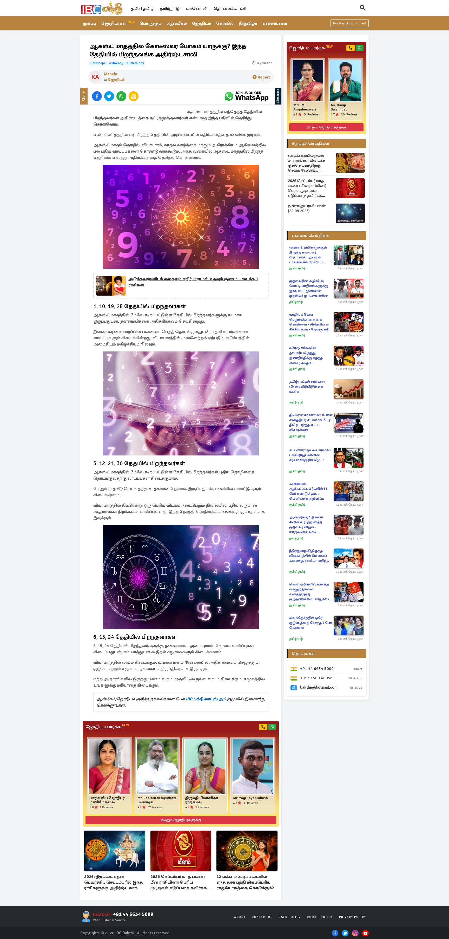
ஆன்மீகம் (177, 23)
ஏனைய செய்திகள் (311, 235)
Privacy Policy (352, 917)
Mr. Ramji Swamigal (339, 107)
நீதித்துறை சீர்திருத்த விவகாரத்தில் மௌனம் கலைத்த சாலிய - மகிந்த (309, 556)
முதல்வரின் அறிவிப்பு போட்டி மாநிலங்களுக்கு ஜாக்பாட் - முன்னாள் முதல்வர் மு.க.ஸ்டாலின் (308, 288)
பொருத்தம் (151, 23)
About (240, 917)
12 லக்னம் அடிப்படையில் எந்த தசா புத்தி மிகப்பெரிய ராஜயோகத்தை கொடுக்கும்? (245, 882)
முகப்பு (89, 23)
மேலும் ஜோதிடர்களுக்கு (181, 820)
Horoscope (98, 63)
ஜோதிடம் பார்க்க (107, 726)
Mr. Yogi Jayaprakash (250, 798)
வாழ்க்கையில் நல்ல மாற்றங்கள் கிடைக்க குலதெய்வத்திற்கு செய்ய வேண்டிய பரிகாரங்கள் (307, 163)
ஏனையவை (274, 23)
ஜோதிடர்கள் (117, 23)
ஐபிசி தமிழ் (142, 8)
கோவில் (225, 23)
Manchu (111, 74)
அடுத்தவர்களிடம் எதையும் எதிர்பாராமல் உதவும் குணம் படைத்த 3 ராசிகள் (193, 282)
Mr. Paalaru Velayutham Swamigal (156, 800)
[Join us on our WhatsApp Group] (246, 96)
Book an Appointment (349, 23)
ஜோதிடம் (201, 23)
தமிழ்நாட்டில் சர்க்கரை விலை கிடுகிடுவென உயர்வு (307, 387)
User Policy (290, 917)
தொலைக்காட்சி (230, 8)
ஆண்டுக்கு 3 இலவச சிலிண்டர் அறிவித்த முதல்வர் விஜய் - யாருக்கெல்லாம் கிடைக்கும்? (306, 525)
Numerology (135, 63)
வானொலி (196, 8)
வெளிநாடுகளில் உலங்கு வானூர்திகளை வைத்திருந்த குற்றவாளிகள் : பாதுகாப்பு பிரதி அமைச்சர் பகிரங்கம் (310, 592)
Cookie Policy (320, 917)
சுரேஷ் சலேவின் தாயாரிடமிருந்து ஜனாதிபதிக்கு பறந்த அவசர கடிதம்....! (306, 355)
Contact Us (262, 917)
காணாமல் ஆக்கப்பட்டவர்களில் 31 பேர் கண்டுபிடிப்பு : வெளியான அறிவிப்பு (308, 491)
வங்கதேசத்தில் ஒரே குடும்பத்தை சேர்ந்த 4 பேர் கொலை (310, 623)
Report (264, 77)
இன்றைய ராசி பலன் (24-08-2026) (307, 208)
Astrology (116, 63)
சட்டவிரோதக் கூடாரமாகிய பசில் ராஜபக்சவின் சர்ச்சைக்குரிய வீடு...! (310, 455)
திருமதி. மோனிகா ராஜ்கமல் (201, 800)
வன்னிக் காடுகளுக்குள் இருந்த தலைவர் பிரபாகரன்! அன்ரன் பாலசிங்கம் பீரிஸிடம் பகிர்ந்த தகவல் (308, 255)
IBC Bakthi (124, 933)
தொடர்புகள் (304, 653)
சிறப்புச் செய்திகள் (310, 143)
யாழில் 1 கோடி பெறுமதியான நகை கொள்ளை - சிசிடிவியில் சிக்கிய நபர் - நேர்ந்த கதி (309, 321)
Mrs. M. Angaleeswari (304, 107)
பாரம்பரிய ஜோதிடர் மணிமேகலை (107, 800)
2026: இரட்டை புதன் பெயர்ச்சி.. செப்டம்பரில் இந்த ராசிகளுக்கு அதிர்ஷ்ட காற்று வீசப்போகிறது (113, 882)
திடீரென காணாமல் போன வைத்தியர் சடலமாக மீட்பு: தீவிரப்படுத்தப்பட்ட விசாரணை (310, 422)
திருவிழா (248, 23)
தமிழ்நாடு (170, 8)
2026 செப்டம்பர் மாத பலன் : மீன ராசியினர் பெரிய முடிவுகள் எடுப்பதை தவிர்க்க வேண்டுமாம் (178, 882)
